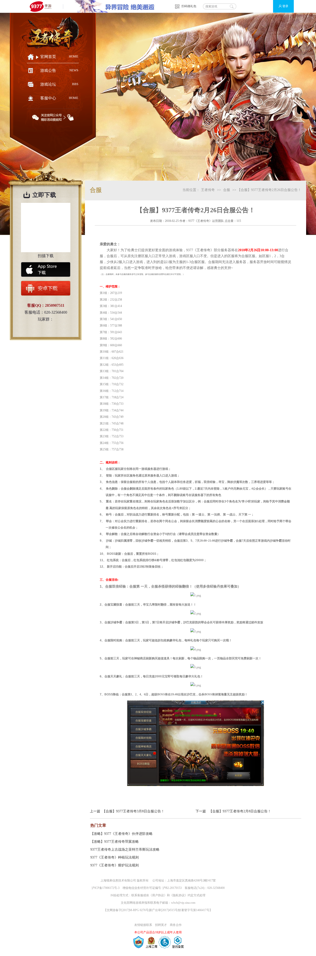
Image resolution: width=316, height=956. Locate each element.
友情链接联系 (143, 925)
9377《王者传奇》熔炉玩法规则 (114, 865)
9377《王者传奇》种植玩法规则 (114, 857)
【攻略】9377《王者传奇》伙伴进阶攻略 (121, 834)
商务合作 (176, 925)
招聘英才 (161, 925)
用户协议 (158, 895)
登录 (285, 6)
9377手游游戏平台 (42, 6)
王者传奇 (208, 190)
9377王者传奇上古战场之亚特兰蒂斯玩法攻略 (124, 849)
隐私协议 (179, 895)
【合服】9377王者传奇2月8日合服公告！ (240, 811)
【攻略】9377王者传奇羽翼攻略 (114, 841)
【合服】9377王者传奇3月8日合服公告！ (133, 811)
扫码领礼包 (188, 6)
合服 (226, 190)
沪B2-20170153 (172, 888)
